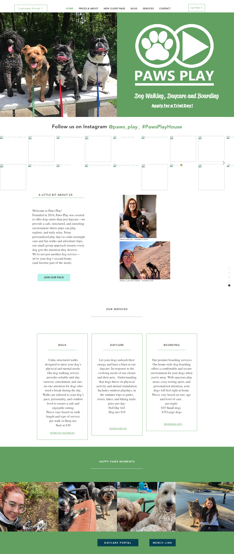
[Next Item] (223, 163)
